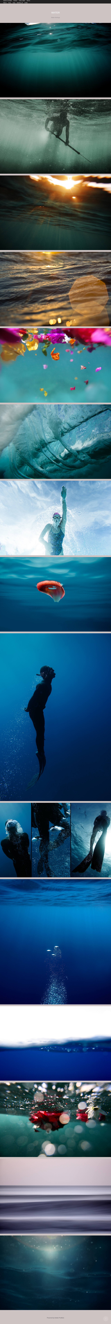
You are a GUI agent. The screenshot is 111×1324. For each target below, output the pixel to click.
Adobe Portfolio (59, 1318)
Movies (28, 0)
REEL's (5, 2)
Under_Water (22, 0)
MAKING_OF (20, 2)
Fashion (15, 0)
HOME (26, 2)
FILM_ (9, 2)
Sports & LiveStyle (7, 0)
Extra (14, 2)
